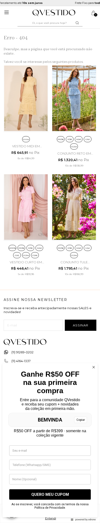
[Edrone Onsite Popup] (50, 261)
